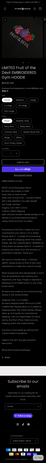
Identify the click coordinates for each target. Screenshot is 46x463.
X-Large (8, 105)
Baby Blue (25, 126)
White (19, 137)
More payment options (23, 175)
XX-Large (22, 105)
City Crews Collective (20, 459)
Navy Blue (9, 126)
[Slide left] (17, 62)
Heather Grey (22, 121)
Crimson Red (10, 132)
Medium (20, 100)
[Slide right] (28, 62)
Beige (7, 137)
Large (33, 100)
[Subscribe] (38, 406)
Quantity (5, 148)
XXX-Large (9, 111)
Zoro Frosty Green (13, 143)
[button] (5, 8)
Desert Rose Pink (31, 132)
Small (7, 100)
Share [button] (7, 357)
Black (7, 121)
